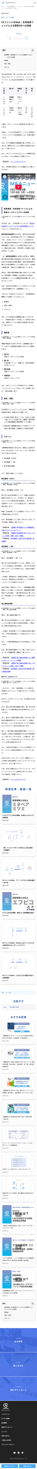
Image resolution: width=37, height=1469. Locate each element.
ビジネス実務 (10, 17)
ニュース (4, 1431)
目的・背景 (7, 64)
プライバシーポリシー (8, 1444)
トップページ (5, 1414)
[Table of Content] (32, 51)
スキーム (6, 67)
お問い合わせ (27, 1466)
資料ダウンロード (9, 1466)
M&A (2, 17)
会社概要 (4, 1422)
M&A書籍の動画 (14, 1007)
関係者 (6, 60)
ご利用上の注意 (6, 1440)
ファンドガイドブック (18, 162)
